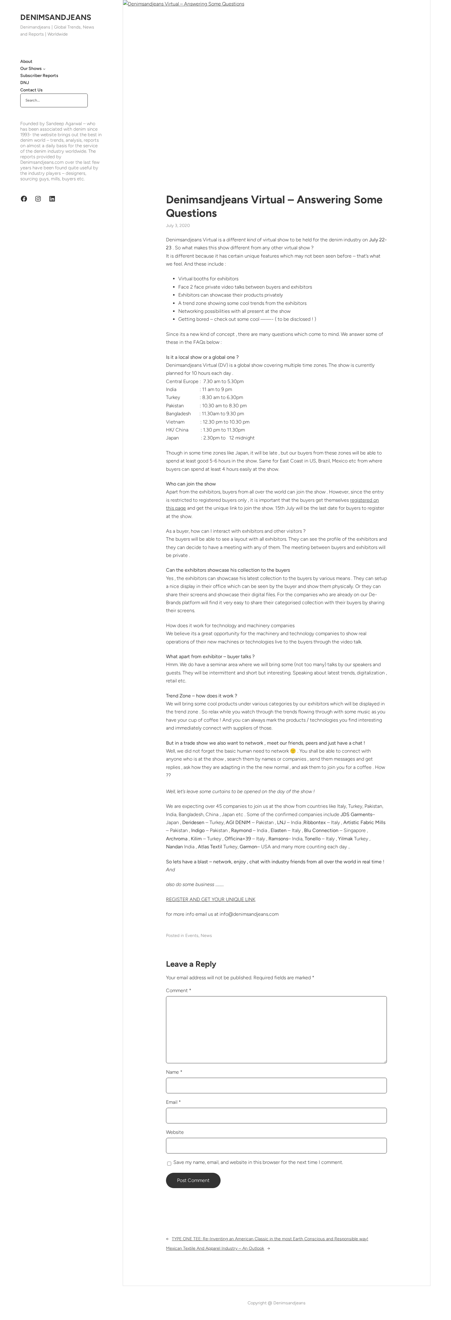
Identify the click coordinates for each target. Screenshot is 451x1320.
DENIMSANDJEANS (55, 17)
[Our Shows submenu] (44, 68)
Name (174, 1072)
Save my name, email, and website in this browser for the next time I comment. (258, 1162)
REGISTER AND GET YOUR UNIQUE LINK (210, 899)
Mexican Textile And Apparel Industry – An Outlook (215, 1248)
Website (175, 1132)
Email (173, 1102)
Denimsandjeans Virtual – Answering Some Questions (274, 206)
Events (192, 935)
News (206, 935)
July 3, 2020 (178, 225)
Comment (178, 990)
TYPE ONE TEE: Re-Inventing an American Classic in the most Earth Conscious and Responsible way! (270, 1238)
